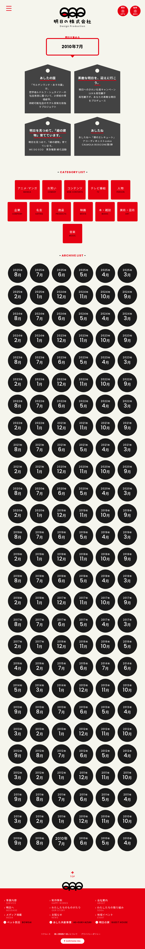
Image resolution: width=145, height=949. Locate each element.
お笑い (51, 189)
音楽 (72, 233)
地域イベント (105, 916)
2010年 (61, 841)
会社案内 (102, 901)
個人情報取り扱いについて (66, 934)
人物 (121, 189)
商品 (61, 211)
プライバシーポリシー (91, 934)
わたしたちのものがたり (66, 909)
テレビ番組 (98, 189)
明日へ (11, 909)
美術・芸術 (127, 211)
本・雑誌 (105, 211)
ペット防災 (19, 922)
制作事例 (60, 901)
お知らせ (57, 916)
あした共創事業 (72, 922)
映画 (83, 211)
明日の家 (113, 922)
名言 (39, 211)
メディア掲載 (14, 916)
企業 (17, 211)
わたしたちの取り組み (110, 909)
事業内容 (11, 901)
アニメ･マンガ (27, 189)
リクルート (46, 934)
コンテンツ (75, 189)
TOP (72, 876)
